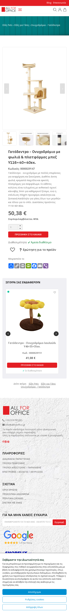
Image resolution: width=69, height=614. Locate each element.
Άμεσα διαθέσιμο (41, 242)
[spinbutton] (15, 227)
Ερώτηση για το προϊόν (39, 250)
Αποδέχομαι (34, 591)
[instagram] (5, 441)
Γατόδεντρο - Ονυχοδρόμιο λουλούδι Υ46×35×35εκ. (32, 344)
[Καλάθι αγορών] (64, 10)
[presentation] (6, 88)
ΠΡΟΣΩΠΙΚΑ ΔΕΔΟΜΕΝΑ (15, 494)
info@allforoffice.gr (15, 424)
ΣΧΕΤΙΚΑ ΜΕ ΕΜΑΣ (12, 502)
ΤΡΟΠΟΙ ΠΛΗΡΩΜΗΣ (13, 463)
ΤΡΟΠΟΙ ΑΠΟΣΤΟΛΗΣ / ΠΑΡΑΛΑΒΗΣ (21, 467)
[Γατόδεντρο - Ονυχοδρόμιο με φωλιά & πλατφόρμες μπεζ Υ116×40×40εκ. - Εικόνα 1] (34, 88)
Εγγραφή (59, 522)
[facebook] (3, 441)
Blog (49, 2)
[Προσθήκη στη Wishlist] (53, 292)
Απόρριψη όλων (34, 607)
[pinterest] (8, 441)
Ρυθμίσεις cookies (34, 599)
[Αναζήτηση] (54, 9)
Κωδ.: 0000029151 (32, 352)
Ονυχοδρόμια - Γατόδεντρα (45, 25)
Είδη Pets (7, 25)
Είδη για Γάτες (21, 25)
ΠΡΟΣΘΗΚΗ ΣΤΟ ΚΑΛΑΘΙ (28, 234)
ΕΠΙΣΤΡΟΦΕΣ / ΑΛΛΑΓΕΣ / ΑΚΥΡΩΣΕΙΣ (22, 471)
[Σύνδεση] (59, 10)
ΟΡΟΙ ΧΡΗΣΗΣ (9, 489)
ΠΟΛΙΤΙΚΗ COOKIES (12, 498)
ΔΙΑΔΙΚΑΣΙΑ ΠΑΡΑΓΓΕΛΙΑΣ (16, 458)
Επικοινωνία (59, 2)
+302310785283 (13, 420)
